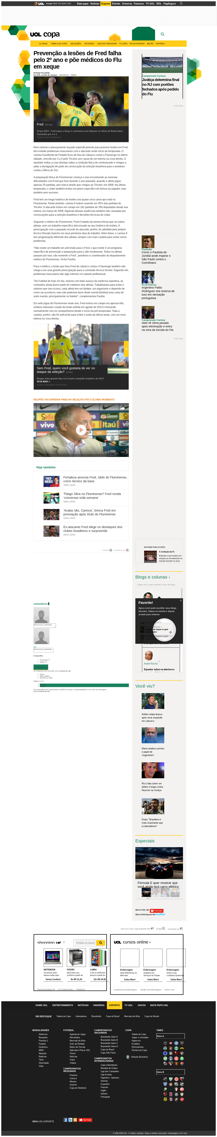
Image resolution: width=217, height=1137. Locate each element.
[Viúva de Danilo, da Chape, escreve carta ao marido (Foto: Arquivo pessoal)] (165, 896)
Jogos (142, 1005)
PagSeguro (169, 3)
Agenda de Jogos (78, 1034)
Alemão (104, 1081)
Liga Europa (106, 1074)
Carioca (73, 1078)
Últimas (43, 43)
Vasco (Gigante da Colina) (176, 1099)
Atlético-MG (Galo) (165, 1043)
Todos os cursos (173, 941)
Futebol (42, 1044)
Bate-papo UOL (159, 1005)
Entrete (116, 3)
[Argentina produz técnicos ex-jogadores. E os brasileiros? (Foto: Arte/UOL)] (175, 896)
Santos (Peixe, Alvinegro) (165, 1063)
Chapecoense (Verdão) (165, 1048)
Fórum (73, 1053)
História (160, 43)
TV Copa (123, 43)
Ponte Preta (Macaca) (176, 1094)
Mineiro (73, 1081)
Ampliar (118, 80)
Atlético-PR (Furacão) (170, 1043)
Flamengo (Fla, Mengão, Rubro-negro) (176, 1053)
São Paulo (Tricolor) (170, 1063)
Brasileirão (96, 1016)
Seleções (76, 43)
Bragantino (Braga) (176, 1084)
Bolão (150, 43)
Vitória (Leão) (181, 1063)
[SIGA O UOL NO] (156, 912)
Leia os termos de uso (42, 691)
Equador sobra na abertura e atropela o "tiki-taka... (159, 671)
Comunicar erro (120, 550)
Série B (160, 1072)
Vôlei (41, 1066)
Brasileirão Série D (109, 1046)
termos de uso (65, 671)
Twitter (42, 662)
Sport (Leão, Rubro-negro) (176, 1063)
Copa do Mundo (152, 1016)
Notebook (80, 989)
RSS (75, 1120)
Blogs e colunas (151, 577)
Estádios (89, 43)
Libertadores (81, 1016)
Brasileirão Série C (109, 1043)
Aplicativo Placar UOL (80, 1050)
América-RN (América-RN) (176, 1079)
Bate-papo (82, 3)
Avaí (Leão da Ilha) (165, 1084)
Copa (51, 34)
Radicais (43, 1056)
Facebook (43, 660)
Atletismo (43, 1034)
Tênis (41, 1060)
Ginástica (43, 1047)
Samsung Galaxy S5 (46, 989)
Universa (127, 3)
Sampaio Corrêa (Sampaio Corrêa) (165, 1099)
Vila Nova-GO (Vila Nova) (181, 1099)
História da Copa (139, 1050)
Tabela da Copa (59, 43)
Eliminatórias (138, 1047)
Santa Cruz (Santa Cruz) (170, 1099)
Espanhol (105, 1084)
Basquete (43, 1037)
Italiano (104, 1093)
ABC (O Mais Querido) (165, 1079)
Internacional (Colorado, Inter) (176, 1058)
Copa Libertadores (109, 1065)
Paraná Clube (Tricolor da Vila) (170, 1094)
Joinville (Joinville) (176, 1089)
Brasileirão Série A (109, 1037)
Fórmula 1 (43, 1040)
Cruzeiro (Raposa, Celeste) (165, 1053)
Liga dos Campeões (110, 1071)
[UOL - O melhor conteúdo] (38, 5)
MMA (41, 1050)
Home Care (170, 990)
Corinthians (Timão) (170, 1048)
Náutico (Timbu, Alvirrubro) (181, 1089)
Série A (160, 1036)
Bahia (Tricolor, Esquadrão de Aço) (176, 1043)
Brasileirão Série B (109, 1040)
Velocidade (44, 1063)
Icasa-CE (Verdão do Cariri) (170, 1089)
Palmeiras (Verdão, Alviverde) (181, 1058)
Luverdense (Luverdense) (165, 1089)
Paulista (73, 1075)
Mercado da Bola (132, 1016)
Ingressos (136, 1040)
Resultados (75, 1037)
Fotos (72, 1060)
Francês (104, 1087)
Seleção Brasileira (139, 1057)
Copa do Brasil (112, 1016)
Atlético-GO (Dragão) (181, 1079)
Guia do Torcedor (107, 43)
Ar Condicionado (65, 989)
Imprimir (106, 550)
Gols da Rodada (77, 1044)
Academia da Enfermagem (125, 990)
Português (105, 1097)
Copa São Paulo (108, 1053)
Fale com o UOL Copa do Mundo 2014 (135, 929)
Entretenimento (62, 1005)
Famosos (139, 3)
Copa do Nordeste (78, 1088)
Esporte (105, 3)
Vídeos (73, 1063)
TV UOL (150, 3)
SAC (69, 4)
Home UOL (42, 1005)
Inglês (103, 1090)
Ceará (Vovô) (181, 1084)
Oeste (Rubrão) (165, 1094)
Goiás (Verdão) (165, 1058)
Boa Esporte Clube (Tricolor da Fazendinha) (170, 1084)
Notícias (94, 3)
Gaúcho (73, 1085)
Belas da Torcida (77, 1047)
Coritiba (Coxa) (176, 1048)
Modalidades (40, 1030)
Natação (42, 1053)
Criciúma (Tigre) (181, 1048)
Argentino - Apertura (110, 1078)
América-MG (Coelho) (170, 1079)
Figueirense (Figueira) (170, 1053)
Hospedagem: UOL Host (177, 1133)
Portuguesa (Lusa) (181, 1094)
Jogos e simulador (140, 1037)
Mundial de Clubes (109, 1068)
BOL (159, 3)
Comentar (40, 667)
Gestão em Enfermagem (150, 990)
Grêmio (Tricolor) (170, 1058)
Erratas (159, 929)
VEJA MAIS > (43, 381)
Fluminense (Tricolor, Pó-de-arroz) (181, 1053)
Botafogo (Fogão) (181, 1043)
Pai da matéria (137, 43)
